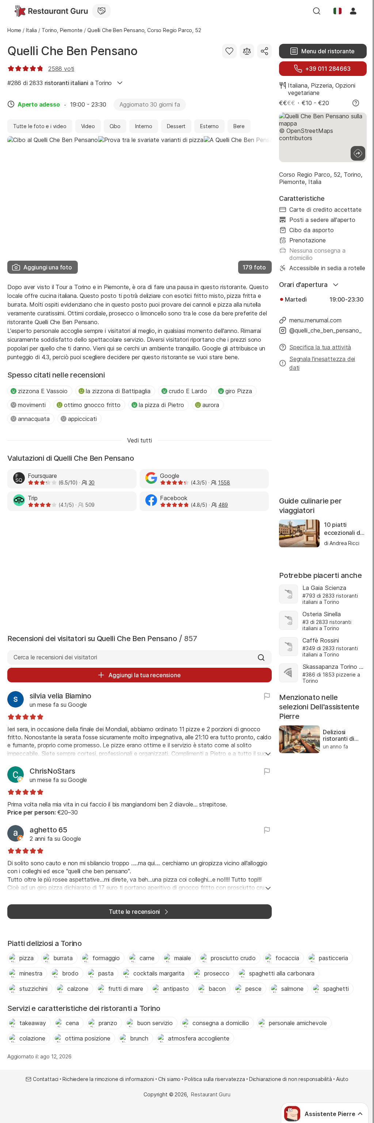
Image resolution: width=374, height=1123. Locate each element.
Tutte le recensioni (134, 911)
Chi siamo (169, 1079)
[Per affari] (101, 11)
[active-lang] (337, 11)
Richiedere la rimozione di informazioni (108, 1079)
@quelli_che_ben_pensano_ (325, 330)
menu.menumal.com (315, 320)
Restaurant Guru (210, 1094)
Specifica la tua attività (320, 347)
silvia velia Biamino (60, 695)
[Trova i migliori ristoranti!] (51, 11)
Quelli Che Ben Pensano (72, 51)
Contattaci (45, 1079)
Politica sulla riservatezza (214, 1079)
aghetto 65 (48, 829)
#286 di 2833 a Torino (59, 83)
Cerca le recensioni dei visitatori (55, 657)
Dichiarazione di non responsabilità (290, 1079)
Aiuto (342, 1079)
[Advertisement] (139, 571)
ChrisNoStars (52, 771)
